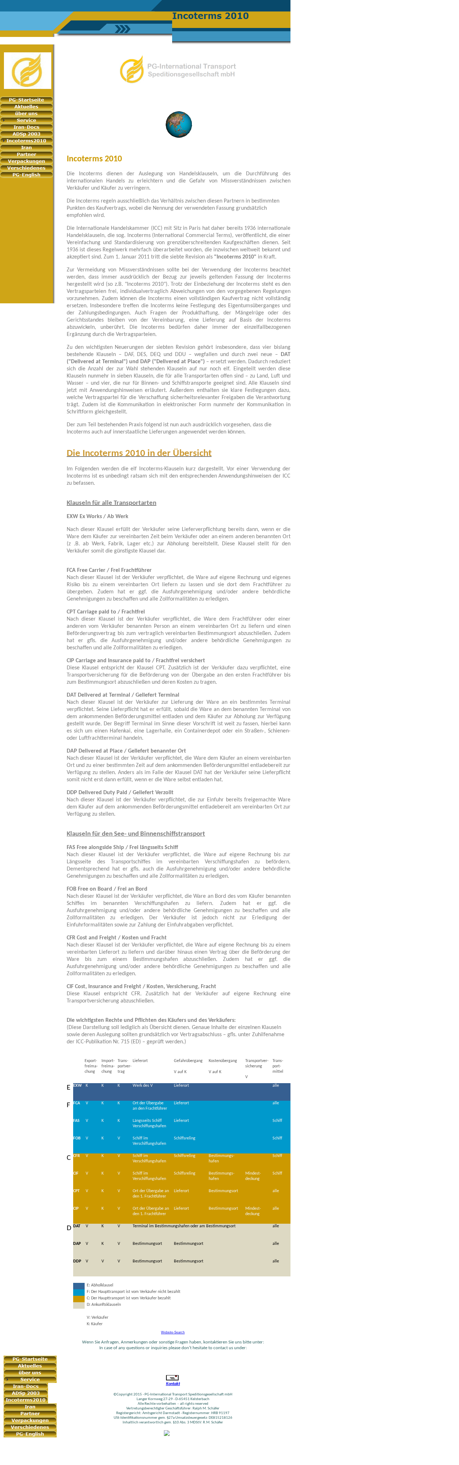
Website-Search (173, 1332)
